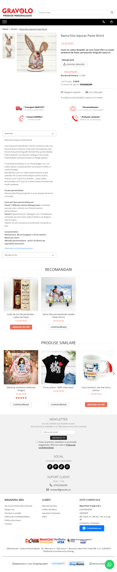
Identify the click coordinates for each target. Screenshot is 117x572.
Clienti (46, 499)
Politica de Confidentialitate (17, 516)
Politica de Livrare (13, 520)
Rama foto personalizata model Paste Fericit (58, 316)
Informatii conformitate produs (19, 248)
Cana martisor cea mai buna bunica (96, 389)
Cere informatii (95, 92)
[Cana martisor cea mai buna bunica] (96, 367)
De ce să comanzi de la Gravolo (18, 505)
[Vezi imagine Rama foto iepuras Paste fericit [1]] (8, 52)
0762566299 (60, 485)
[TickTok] (61, 466)
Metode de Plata (49, 505)
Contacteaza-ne (94, 528)
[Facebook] (50, 466)
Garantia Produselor (51, 513)
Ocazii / (15, 29)
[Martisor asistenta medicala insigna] (21, 367)
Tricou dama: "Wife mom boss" (58, 387)
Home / (6, 29)
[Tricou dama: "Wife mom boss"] (58, 367)
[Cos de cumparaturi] (111, 22)
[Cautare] (112, 12)
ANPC (44, 516)
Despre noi (9, 509)
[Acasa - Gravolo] (17, 12)
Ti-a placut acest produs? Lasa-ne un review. (82, 97)
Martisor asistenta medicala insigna (21, 389)
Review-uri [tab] (11, 255)
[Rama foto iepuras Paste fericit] (36, 52)
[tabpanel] (36, 52)
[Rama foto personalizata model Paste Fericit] (58, 294)
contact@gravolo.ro (60, 489)
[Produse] (5, 22)
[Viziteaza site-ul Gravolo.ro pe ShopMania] (76, 563)
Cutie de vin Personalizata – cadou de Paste (21, 316)
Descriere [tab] (9, 133)
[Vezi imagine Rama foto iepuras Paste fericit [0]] (8, 39)
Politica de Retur (49, 509)
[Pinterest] (55, 466)
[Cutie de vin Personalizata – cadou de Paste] (21, 294)
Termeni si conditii (13, 513)
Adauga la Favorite (72, 92)
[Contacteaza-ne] (103, 22)
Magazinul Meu (14, 499)
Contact (8, 523)
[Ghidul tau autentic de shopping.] (58, 563)
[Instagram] (67, 466)
